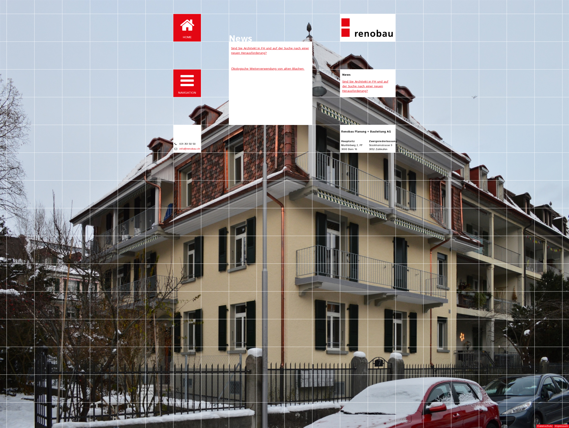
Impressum (561, 426)
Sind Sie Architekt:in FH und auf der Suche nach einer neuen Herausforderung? (365, 86)
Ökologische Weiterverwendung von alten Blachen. (268, 69)
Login (564, 3)
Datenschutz (545, 426)
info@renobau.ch (189, 149)
